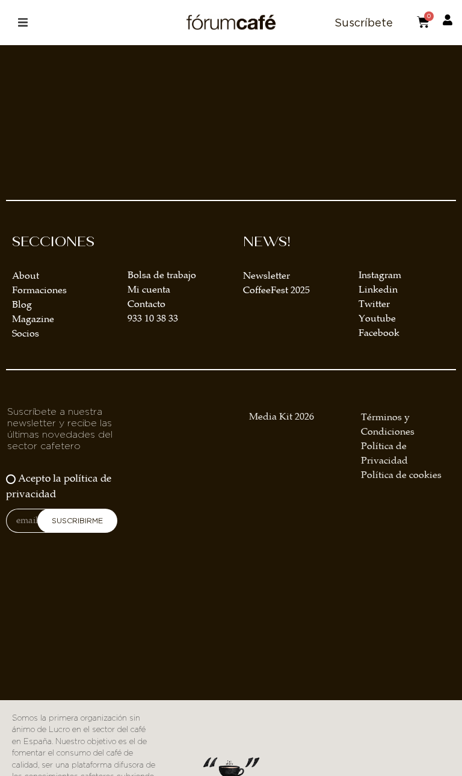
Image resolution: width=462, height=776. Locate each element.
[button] (22, 22)
